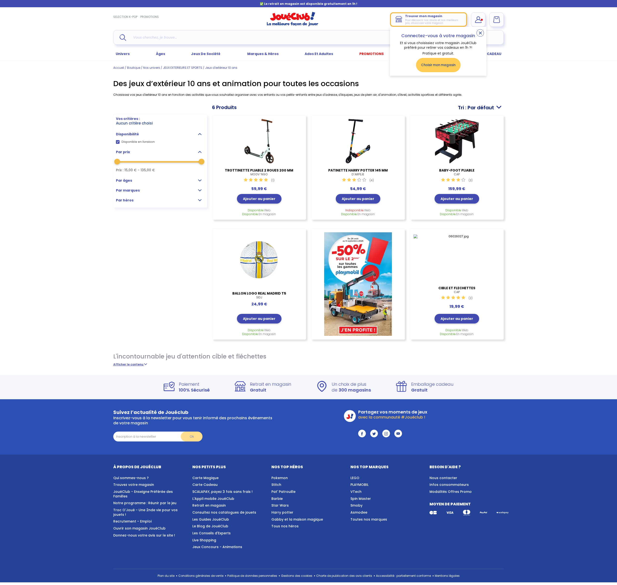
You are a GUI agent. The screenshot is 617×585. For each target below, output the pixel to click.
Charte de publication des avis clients (344, 576)
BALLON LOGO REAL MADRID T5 (259, 295)
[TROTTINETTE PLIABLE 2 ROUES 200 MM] (259, 141)
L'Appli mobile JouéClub (213, 498)
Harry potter (282, 512)
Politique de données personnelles (252, 576)
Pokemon (279, 477)
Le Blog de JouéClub (210, 526)
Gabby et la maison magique (297, 519)
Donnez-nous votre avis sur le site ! (144, 535)
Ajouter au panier (259, 198)
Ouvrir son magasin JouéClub (139, 528)
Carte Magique (205, 477)
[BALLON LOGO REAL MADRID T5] (259, 259)
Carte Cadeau (205, 484)
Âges (160, 53)
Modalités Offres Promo (450, 491)
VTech (356, 491)
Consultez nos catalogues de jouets (224, 512)
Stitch (276, 484)
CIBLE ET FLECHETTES (456, 290)
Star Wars (280, 505)
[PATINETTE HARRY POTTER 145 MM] (358, 141)
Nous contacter (443, 477)
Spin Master (360, 498)
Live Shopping (204, 540)
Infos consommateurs (449, 484)
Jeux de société (206, 53)
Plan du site (166, 576)
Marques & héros (263, 53)
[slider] (117, 162)
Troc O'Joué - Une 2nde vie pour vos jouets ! (145, 512)
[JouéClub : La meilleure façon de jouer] (292, 25)
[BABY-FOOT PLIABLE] (457, 141)
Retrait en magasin (209, 505)
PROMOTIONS (149, 17)
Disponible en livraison (138, 142)
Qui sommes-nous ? (131, 477)
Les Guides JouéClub (210, 519)
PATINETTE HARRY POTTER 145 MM (358, 172)
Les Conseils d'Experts (211, 533)
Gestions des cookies (296, 576)
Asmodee (358, 512)
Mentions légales (447, 576)
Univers (123, 53)
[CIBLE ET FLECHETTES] (457, 256)
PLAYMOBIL (359, 484)
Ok (192, 436)
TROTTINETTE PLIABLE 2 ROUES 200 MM (259, 172)
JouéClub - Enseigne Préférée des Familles (143, 494)
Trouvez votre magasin (133, 484)
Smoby (356, 505)
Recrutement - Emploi (132, 521)
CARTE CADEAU (488, 53)
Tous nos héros (285, 526)
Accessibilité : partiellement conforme (403, 576)
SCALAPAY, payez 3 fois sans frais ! (222, 491)
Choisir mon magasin (438, 65)
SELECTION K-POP (125, 17)
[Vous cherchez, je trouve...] (123, 37)
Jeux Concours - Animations (217, 546)
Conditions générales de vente (200, 576)
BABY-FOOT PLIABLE (457, 172)
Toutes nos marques (368, 519)
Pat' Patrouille (283, 491)
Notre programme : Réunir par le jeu (144, 503)
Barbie (277, 498)
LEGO (354, 477)
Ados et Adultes (319, 53)
